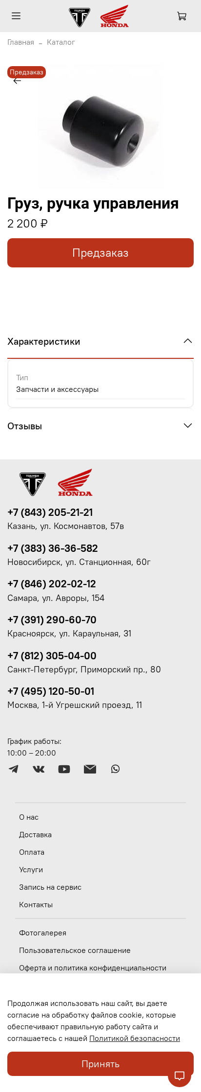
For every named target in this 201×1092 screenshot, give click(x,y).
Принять (100, 1063)
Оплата (31, 852)
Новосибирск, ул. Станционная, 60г (79, 562)
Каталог (61, 42)
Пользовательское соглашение (75, 950)
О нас (29, 817)
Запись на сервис (50, 887)
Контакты (36, 904)
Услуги (31, 869)
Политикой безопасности (134, 1038)
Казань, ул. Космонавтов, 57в (65, 526)
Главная (20, 42)
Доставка (35, 834)
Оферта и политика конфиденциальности (92, 967)
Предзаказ (100, 253)
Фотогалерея (42, 932)
